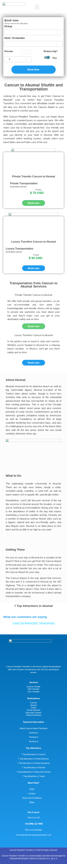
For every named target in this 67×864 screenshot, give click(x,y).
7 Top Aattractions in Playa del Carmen (33, 772)
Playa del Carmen (33, 713)
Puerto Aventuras (33, 715)
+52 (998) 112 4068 (34, 824)
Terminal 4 (33, 741)
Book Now (33, 69)
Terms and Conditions (32, 798)
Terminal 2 (33, 733)
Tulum (33, 708)
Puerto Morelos (33, 710)
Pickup (8, 26)
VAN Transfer (33, 689)
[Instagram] (27, 841)
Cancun (33, 703)
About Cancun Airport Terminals (33, 728)
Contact (31, 793)
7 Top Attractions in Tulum (33, 776)
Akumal (10, 386)
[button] (37, 7)
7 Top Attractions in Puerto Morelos (33, 759)
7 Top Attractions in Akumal (33, 767)
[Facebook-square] (33, 841)
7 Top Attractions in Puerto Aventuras (33, 763)
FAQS (31, 789)
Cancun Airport (46, 107)
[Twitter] (39, 841)
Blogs (31, 802)
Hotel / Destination (14, 38)
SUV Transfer (34, 692)
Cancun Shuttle (33, 687)
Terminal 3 (33, 737)
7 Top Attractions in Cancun (33, 754)
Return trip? (51, 51)
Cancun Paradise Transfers (24, 116)
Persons (8, 51)
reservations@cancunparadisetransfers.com (33, 835)
